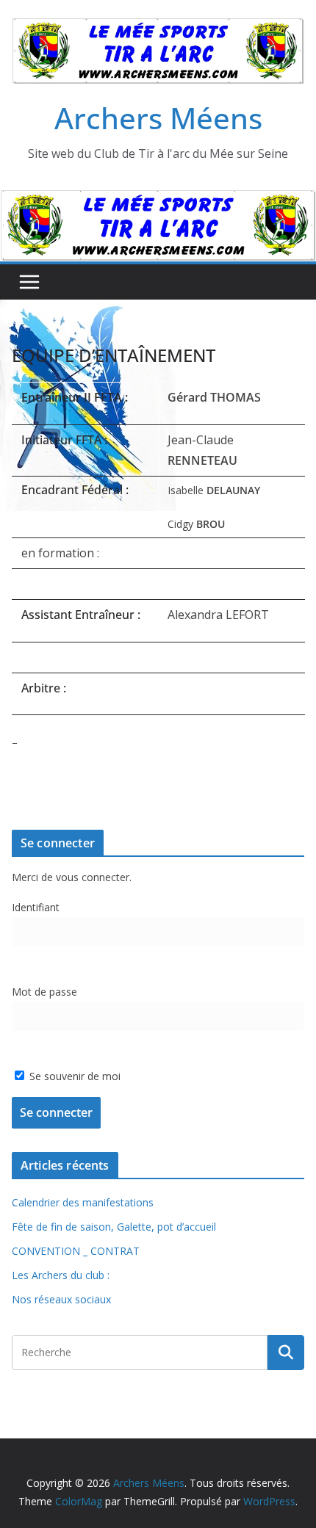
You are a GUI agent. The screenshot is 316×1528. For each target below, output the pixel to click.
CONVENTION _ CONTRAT (76, 1251)
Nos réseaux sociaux (61, 1299)
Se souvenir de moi (73, 1076)
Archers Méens (158, 118)
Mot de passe (44, 992)
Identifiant (36, 907)
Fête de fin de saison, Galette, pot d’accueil (114, 1227)
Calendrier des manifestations (83, 1202)
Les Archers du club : (60, 1275)
